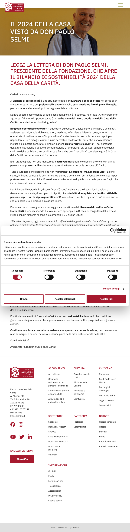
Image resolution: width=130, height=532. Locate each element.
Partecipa (78, 421)
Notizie (102, 426)
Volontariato (80, 426)
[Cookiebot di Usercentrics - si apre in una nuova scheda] (112, 230)
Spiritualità (79, 398)
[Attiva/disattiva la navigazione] (120, 4)
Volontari (52, 454)
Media (51, 476)
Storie (102, 436)
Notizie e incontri (107, 421)
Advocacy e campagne (79, 392)
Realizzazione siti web (59, 527)
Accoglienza (54, 374)
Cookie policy (55, 500)
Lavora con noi (55, 481)
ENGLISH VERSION (21, 450)
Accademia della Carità (82, 376)
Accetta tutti (106, 299)
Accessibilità (54, 490)
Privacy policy (55, 495)
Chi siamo (104, 374)
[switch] (49, 277)
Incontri (103, 431)
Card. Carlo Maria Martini (107, 381)
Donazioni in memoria (54, 448)
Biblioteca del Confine (80, 384)
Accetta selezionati (65, 299)
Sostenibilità (105, 405)
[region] (65, 250)
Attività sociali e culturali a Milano (56, 400)
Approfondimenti (107, 441)
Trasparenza (54, 485)
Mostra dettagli (111, 288)
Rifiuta (23, 299)
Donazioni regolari (57, 426)
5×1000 (52, 431)
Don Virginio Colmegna (105, 389)
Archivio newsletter (108, 446)
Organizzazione (106, 400)
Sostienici (53, 421)
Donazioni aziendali (58, 441)
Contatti (52, 471)
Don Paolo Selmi (107, 395)
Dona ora (22, 459)
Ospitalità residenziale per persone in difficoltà (58, 382)
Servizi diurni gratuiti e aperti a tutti (58, 392)
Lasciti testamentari (58, 436)
